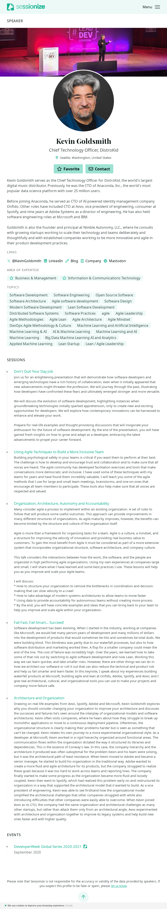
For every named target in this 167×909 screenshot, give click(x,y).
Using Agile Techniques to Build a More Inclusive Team (59, 451)
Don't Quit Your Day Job (33, 371)
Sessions (16, 360)
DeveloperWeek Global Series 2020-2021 (48, 846)
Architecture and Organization (39, 697)
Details (69, 905)
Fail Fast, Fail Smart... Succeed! (39, 622)
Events (14, 835)
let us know (119, 886)
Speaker (15, 21)
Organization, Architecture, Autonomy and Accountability (61, 503)
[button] (151, 7)
